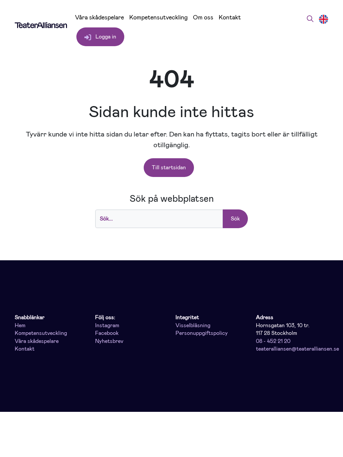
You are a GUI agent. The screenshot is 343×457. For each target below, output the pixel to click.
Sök (235, 218)
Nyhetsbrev (109, 341)
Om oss (203, 17)
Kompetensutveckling (158, 17)
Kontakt (230, 17)
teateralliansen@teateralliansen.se (297, 349)
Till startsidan (169, 167)
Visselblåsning (193, 325)
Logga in (105, 36)
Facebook (107, 333)
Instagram (107, 325)
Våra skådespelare (99, 17)
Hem (20, 325)
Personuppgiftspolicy (202, 333)
